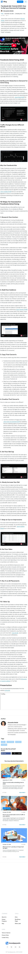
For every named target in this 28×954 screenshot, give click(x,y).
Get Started (20, 1)
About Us (4, 917)
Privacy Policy (5, 935)
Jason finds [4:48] (19, 97)
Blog (3, 923)
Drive (16, 917)
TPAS (2, 13)
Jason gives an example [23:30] (11, 421)
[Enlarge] (26, 108)
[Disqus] (14, 885)
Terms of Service (6, 932)
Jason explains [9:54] (5, 191)
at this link (7, 690)
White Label (18, 923)
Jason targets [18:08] (21, 309)
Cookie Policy (5, 937)
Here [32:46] (15, 633)
